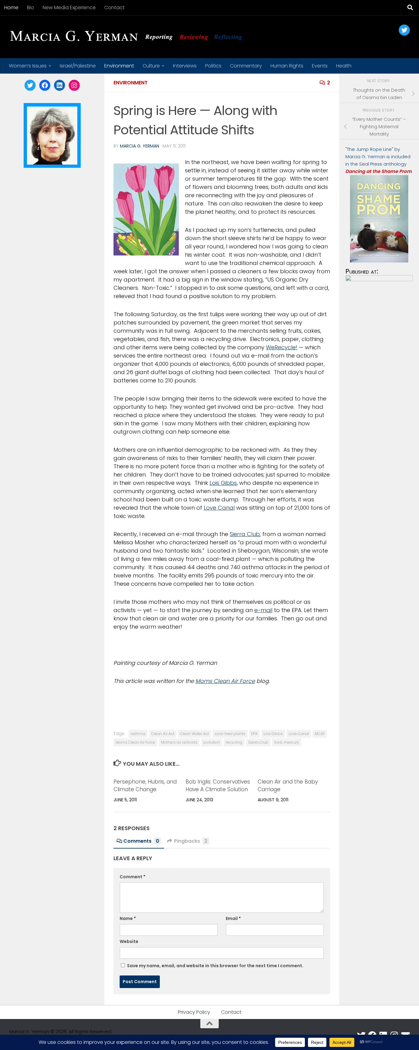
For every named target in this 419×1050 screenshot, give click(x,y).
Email (233, 918)
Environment (119, 65)
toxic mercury (286, 742)
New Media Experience (69, 7)
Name (128, 918)
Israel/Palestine (78, 65)
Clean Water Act (194, 733)
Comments (141, 841)
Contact (114, 7)
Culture (151, 65)
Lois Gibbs (223, 483)
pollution (211, 742)
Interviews (185, 65)
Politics (213, 65)
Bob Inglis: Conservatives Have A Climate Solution (218, 785)
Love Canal (219, 508)
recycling (234, 742)
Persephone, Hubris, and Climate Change (145, 785)
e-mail (263, 610)
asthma (138, 733)
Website (129, 941)
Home (11, 7)
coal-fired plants (230, 733)
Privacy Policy (194, 1012)
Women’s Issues (28, 65)
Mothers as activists (179, 742)
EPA (254, 733)
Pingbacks (190, 841)
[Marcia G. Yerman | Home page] (128, 37)
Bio (30, 7)
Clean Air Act (162, 733)
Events (320, 65)
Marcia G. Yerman (139, 146)
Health (344, 65)
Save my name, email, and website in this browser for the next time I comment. (215, 966)
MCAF (320, 733)
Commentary (246, 65)
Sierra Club (245, 534)
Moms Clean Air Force (225, 681)
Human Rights (287, 65)
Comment (132, 877)
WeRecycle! (281, 347)
